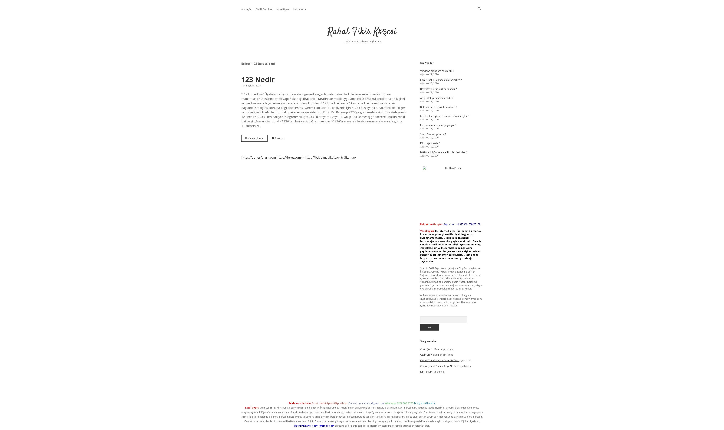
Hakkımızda (299, 9)
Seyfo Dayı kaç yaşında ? (433, 134)
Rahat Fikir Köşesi (362, 32)
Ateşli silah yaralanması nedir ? (436, 98)
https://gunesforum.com (258, 157)
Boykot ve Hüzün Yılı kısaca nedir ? (438, 89)
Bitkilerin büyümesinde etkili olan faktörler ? (443, 152)
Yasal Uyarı (283, 9)
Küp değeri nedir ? (430, 143)
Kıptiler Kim (426, 371)
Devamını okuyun (256, 139)
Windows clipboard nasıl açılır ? (437, 71)
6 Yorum (279, 138)
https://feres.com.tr (290, 157)
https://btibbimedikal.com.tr (324, 157)
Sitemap (350, 157)
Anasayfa (246, 9)
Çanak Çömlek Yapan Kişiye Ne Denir (439, 360)
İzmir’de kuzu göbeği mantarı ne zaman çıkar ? (444, 116)
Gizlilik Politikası (264, 9)
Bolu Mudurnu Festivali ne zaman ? (438, 107)
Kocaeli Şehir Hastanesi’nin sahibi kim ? (441, 80)
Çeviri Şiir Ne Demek (431, 349)
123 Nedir (258, 79)
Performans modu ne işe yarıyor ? (438, 125)
